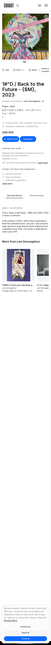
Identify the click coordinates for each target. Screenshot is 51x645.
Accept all (25, 639)
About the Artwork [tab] (14, 196)
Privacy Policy (10, 620)
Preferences (25, 627)
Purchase (28, 139)
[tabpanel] (25, 216)
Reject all (25, 633)
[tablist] (25, 195)
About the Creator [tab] (37, 196)
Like (7, 70)
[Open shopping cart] (39, 5)
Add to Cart (12, 139)
